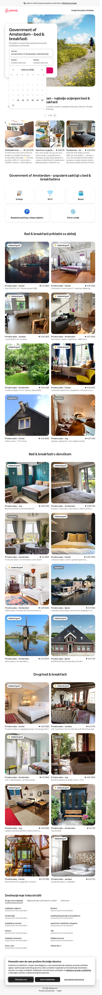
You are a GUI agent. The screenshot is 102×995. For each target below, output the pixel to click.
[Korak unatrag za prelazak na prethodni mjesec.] (13, 70)
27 (28, 100)
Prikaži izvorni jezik (69, 3)
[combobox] (31, 53)
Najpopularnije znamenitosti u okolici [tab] (42, 901)
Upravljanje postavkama (74, 979)
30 (42, 100)
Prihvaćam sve (21, 979)
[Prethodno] (46, 115)
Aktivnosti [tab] (65, 901)
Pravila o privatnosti (46, 991)
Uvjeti (59, 991)
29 (37, 100)
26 (23, 100)
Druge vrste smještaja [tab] (14, 901)
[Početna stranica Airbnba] (11, 10)
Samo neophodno (47, 979)
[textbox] (20, 62)
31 (13, 105)
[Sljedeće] (55, 115)
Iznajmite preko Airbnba (82, 10)
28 (33, 100)
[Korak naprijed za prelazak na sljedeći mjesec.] (42, 70)
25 (18, 100)
